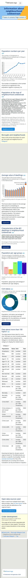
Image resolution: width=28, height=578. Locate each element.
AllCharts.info (5, 532)
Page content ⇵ (20, 17)
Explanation (6, 222)
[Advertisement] (14, 34)
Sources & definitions (9, 511)
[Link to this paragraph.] (3, 53)
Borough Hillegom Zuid (18, 532)
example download (7, 459)
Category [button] (5, 346)
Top (17, 536)
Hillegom (4, 141)
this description (17, 503)
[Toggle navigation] (20, 3)
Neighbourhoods (8, 129)
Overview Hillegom (8, 536)
